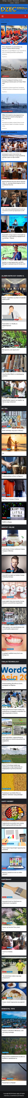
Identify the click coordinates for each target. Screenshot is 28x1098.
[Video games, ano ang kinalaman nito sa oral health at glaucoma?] (14, 616)
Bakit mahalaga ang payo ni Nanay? (12, 430)
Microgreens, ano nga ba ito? (10, 349)
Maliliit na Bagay (7, 522)
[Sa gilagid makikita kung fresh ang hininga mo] (14, 642)
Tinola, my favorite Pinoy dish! (11, 927)
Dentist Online (10, 544)
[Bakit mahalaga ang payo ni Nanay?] (14, 419)
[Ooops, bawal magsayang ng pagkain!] (14, 991)
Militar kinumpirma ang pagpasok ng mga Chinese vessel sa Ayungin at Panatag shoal (13, 116)
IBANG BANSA (6, 205)
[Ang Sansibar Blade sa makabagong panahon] (14, 363)
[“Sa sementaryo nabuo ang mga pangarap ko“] (14, 965)
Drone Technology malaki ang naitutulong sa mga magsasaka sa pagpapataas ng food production (12, 767)
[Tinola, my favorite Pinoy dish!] (14, 916)
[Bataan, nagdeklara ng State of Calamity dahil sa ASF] (14, 287)
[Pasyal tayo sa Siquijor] (14, 1072)
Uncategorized (6, 76)
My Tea (8, 426)
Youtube (10, 0)
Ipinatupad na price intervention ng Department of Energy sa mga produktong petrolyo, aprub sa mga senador (13, 155)
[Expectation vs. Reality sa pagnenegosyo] (14, 313)
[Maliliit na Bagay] (14, 511)
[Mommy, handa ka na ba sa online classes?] (14, 861)
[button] (2, 16)
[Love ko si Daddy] (14, 941)
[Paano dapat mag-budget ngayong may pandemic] (14, 837)
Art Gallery (22, 0)
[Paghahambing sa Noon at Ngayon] (14, 465)
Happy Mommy (10, 843)
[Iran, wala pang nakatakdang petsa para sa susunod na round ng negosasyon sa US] (14, 198)
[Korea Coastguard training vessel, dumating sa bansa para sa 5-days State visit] (14, 68)
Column (12, 2)
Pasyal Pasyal (5, 1026)
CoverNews (13, 1095)
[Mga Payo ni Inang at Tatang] (14, 488)
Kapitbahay (9, 897)
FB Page (5, 0)
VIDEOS (17, 2)
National (10, 111)
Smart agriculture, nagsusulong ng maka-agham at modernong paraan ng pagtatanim (13, 739)
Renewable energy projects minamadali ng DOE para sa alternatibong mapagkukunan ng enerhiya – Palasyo (13, 236)
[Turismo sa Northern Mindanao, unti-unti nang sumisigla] (14, 1020)
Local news (5, 111)
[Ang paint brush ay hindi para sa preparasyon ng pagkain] (14, 890)
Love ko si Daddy (7, 951)
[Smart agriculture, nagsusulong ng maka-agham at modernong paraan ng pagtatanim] (14, 726)
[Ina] (14, 442)
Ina (3, 453)
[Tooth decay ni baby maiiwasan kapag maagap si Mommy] (14, 538)
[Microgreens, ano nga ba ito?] (14, 339)
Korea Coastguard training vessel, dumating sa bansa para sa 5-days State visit (14, 81)
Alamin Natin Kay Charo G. (8, 293)
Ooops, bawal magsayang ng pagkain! (13, 1002)
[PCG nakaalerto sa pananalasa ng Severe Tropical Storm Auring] (14, 35)
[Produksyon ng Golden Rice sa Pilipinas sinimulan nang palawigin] (14, 782)
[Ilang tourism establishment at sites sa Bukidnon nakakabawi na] (14, 1046)
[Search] (25, 16)
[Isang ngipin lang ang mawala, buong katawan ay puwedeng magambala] (14, 590)
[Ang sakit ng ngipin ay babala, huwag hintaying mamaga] (14, 564)
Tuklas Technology (11, 679)
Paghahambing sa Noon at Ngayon (12, 476)
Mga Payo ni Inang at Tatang (10, 499)
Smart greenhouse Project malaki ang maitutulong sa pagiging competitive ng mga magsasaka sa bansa (14, 711)
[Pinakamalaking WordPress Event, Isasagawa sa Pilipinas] (14, 673)
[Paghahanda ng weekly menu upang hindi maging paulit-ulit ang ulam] (14, 812)
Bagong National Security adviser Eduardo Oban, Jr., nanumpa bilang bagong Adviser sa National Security (13, 183)
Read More (4, 56)
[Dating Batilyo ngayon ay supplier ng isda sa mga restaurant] (14, 389)
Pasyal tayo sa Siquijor (9, 1082)
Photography (16, 0)
